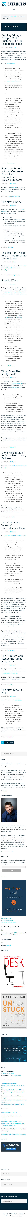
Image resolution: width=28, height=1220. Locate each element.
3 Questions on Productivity (8, 1083)
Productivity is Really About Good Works (12, 1090)
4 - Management (11, 447)
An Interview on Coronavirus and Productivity (13, 1134)
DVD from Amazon (18, 933)
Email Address (13, 864)
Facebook (11, 1073)
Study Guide (8, 945)
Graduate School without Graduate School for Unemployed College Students (12, 174)
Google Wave (9, 280)
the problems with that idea (10, 673)
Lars (20, 315)
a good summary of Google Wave (12, 292)
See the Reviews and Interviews (9, 922)
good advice (13, 187)
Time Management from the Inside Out (15, 535)
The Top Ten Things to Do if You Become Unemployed (13, 255)
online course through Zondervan (11, 934)
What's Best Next (14, 4)
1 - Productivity (11, 517)
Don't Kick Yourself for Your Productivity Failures (13, 455)
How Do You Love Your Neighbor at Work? (12, 1104)
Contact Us (19, 1216)
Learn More (4, 791)
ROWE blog (18, 700)
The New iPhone (11, 202)
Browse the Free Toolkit (7, 920)
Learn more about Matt (7, 852)
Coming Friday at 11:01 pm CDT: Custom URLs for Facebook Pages (11, 39)
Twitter (5, 1073)
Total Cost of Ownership (14, 387)
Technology (10, 247)
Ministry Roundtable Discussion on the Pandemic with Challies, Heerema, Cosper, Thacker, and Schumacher (12, 1123)
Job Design (10, 684)
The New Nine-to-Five (12, 691)
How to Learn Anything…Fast (9, 1112)
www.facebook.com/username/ (13, 81)
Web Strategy (11, 163)
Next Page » (10, 742)
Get (6, 918)
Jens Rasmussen (9, 317)
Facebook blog (11, 63)
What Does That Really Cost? (11, 373)
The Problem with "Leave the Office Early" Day (12, 658)
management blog (18, 383)
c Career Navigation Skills (14, 196)
